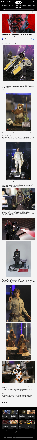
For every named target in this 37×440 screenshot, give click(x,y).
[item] (4, 6)
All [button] (4, 9)
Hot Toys (4, 404)
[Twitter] (4, 1)
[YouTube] (7, 1)
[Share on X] (31, 39)
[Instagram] (3, 1)
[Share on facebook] (29, 39)
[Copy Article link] (33, 39)
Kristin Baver (6, 38)
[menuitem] (9, 6)
